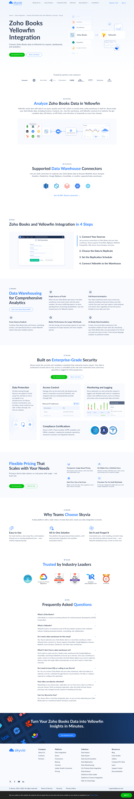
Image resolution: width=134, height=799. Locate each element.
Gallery (114, 759)
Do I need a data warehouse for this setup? (54, 637)
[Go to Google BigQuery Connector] (77, 186)
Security (59, 788)
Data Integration (20, 15)
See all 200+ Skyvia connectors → (67, 195)
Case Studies (116, 756)
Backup (57, 762)
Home (11, 15)
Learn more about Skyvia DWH (21, 309)
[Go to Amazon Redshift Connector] (46, 186)
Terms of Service (46, 788)
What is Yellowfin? (45, 626)
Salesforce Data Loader (89, 774)
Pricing (57, 771)
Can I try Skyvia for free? (47, 695)
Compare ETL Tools (118, 762)
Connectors (59, 759)
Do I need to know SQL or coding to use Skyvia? (56, 668)
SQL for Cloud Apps (88, 781)
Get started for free (17, 54)
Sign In (124, 3)
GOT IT (126, 795)
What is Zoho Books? (46, 614)
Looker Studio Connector (63, 768)
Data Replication (87, 762)
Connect (58, 765)
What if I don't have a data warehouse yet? (54, 650)
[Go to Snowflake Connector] (88, 186)
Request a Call (113, 3)
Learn (113, 765)
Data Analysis (86, 771)
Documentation (117, 771)
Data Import (85, 752)
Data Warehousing (87, 765)
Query (57, 756)
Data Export (85, 756)
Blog (113, 752)
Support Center (117, 768)
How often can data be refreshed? (51, 682)
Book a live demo (34, 54)
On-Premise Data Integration (91, 768)
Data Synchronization (88, 759)
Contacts (41, 756)
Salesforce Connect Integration (92, 777)
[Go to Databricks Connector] (67, 186)
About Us (41, 752)
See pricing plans (17, 486)
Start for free (31, 486)
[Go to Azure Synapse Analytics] (56, 186)
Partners (41, 759)
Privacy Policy (71, 788)
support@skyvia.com (116, 788)
